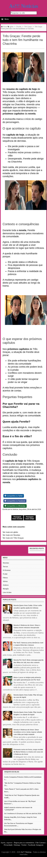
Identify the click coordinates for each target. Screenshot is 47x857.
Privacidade (8, 845)
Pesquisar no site (18, 13)
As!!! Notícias (26, 852)
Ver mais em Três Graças (13, 538)
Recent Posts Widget (36, 552)
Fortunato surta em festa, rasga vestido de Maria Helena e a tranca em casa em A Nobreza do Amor (28, 752)
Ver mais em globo (10, 532)
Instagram (39, 845)
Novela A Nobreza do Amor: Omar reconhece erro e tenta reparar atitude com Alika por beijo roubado (28, 732)
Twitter (24, 845)
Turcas (5, 567)
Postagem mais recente (17, 518)
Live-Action (7, 592)
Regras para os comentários (24, 843)
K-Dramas (7, 570)
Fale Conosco (40, 843)
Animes (6, 585)
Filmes (5, 578)
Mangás (6, 589)
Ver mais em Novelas (11, 535)
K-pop (5, 574)
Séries (5, 581)
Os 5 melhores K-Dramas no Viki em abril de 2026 (22, 813)
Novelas (6, 563)
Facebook (31, 845)
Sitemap (17, 845)
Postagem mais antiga (29, 518)
